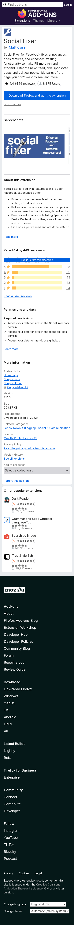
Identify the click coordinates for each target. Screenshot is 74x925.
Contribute (12, 804)
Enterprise (12, 777)
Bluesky (10, 852)
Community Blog (17, 648)
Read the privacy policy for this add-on (29, 448)
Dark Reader (21, 498)
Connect (10, 797)
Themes (38, 20)
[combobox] (32, 4)
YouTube (11, 838)
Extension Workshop (20, 627)
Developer (12, 811)
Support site (12, 379)
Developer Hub (16, 634)
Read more (11, 236)
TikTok (9, 845)
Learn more (11, 349)
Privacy (8, 873)
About (9, 613)
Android (10, 717)
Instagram (12, 831)
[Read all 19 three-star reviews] (37, 277)
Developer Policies (18, 641)
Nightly (9, 751)
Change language (15, 904)
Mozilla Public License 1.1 (20, 438)
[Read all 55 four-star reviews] (37, 272)
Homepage (11, 375)
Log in (68, 4)
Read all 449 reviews (18, 296)
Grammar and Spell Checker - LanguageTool (33, 520)
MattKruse (17, 47)
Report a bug (14, 662)
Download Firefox (18, 689)
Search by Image (24, 535)
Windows (11, 696)
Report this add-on (16, 480)
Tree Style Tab (22, 555)
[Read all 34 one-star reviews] (37, 287)
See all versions (14, 458)
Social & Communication (54, 428)
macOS (9, 703)
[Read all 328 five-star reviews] (37, 266)
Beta (7, 758)
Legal (38, 873)
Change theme (13, 911)
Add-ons (11, 606)
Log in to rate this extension (37, 260)
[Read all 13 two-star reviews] (37, 282)
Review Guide (14, 669)
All (6, 731)
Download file (12, 104)
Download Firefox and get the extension (37, 95)
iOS (6, 710)
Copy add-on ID (17, 387)
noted (39, 880)
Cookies (24, 873)
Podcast (10, 859)
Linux (8, 724)
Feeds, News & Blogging (20, 428)
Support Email (13, 383)
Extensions (22, 20)
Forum (9, 655)
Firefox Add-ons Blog (21, 620)
